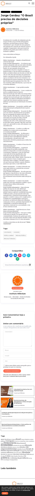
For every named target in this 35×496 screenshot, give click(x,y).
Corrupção (10, 441)
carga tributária (25, 439)
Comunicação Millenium (19, 393)
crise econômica (30, 441)
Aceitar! (5, 493)
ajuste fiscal (4, 439)
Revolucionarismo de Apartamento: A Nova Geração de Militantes (23, 402)
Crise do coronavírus (19, 441)
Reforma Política (21, 235)
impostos (9, 450)
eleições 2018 (24, 447)
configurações (26, 490)
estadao (19, 449)
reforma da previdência (19, 458)
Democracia (10, 443)
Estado (24, 449)
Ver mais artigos (17, 288)
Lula (28, 454)
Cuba (2, 443)
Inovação (30, 450)
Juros (14, 452)
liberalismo (19, 452)
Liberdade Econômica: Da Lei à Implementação (23, 390)
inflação (16, 451)
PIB (25, 456)
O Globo (7, 456)
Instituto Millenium (12, 29)
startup (30, 458)
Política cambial (9, 235)
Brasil (18, 439)
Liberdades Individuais (19, 454)
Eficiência (4, 447)
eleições (9, 447)
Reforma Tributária (9, 238)
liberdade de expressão (7, 454)
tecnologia (6, 459)
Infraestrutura (23, 450)
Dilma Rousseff (21, 443)
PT (10, 458)
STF (2, 459)
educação (28, 445)
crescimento (7, 232)
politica (5, 458)
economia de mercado (18, 445)
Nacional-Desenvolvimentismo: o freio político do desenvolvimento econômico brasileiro (16, 425)
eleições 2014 (16, 447)
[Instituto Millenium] (6, 3)
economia (16, 232)
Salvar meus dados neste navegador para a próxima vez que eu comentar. (17, 366)
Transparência (14, 459)
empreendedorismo (9, 449)
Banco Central (12, 439)
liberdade (26, 452)
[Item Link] (7, 391)
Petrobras (21, 456)
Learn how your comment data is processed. (16, 375)
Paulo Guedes (14, 456)
